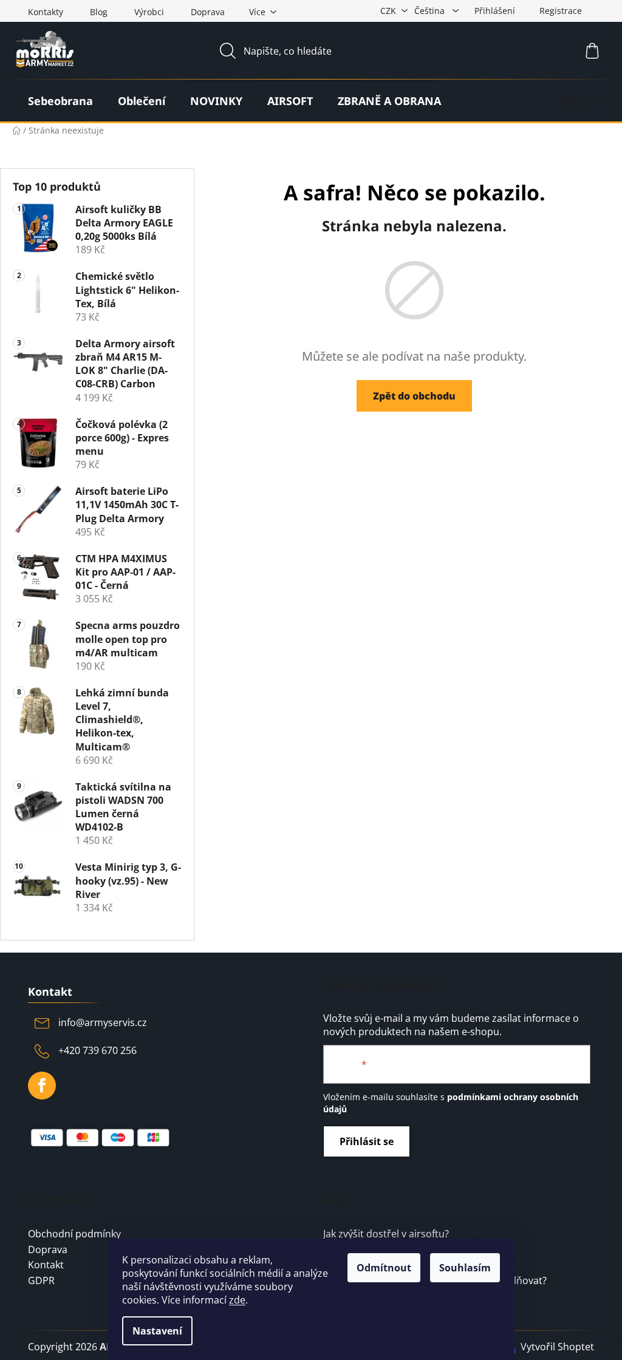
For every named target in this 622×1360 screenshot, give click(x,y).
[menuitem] (60, 100)
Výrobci (149, 12)
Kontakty (45, 12)
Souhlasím (465, 1267)
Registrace (560, 10)
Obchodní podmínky (74, 1234)
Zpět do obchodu (414, 396)
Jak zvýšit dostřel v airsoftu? (386, 1234)
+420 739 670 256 (97, 1050)
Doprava (208, 12)
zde (237, 1300)
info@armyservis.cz (102, 1022)
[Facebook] (42, 1086)
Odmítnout (384, 1267)
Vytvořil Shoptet (557, 1346)
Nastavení (157, 1331)
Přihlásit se (367, 1141)
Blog (99, 12)
